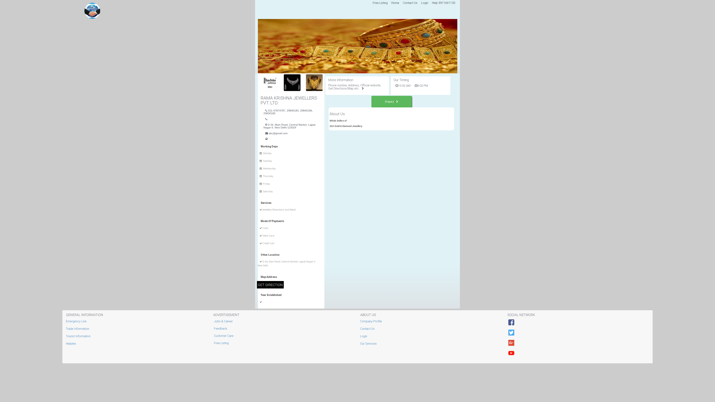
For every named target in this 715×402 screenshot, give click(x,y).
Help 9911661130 (443, 3)
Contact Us (410, 3)
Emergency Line (77, 321)
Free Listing (380, 3)
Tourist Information (78, 336)
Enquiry (389, 101)
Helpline (71, 343)
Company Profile (371, 321)
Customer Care (223, 336)
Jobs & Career (223, 321)
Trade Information (78, 329)
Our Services (369, 343)
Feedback (220, 328)
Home (395, 3)
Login (424, 3)
